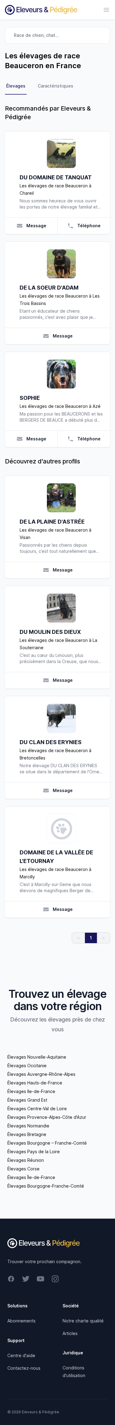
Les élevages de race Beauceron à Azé (60, 406)
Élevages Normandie (28, 1125)
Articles (70, 1333)
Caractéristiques (55, 85)
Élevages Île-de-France (31, 1177)
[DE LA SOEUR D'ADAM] (61, 264)
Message (36, 225)
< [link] (78, 937)
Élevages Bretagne (26, 1134)
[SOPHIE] (61, 374)
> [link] (103, 937)
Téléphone (89, 225)
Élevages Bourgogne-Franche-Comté (45, 1186)
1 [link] (91, 937)
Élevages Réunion (25, 1160)
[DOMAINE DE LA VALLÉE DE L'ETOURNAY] (61, 828)
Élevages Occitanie (27, 1065)
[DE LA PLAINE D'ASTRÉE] (61, 498)
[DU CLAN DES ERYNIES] (61, 718)
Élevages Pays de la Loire (33, 1151)
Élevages (15, 85)
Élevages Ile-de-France (31, 1091)
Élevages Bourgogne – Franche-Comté (47, 1143)
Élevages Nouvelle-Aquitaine (36, 1057)
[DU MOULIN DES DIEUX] (61, 608)
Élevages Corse (23, 1168)
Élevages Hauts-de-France (34, 1082)
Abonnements (21, 1320)
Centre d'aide (21, 1355)
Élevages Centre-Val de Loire (37, 1108)
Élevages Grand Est (27, 1100)
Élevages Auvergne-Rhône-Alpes (41, 1074)
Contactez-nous (23, 1368)
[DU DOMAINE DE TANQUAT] (61, 153)
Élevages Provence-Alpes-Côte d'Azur (46, 1117)
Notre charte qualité (83, 1320)
